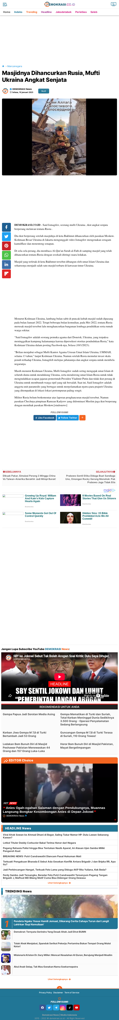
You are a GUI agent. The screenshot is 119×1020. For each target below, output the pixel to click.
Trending (31, 12)
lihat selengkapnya (58, 883)
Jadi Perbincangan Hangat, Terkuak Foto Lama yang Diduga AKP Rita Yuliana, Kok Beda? (54, 869)
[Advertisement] (60, 37)
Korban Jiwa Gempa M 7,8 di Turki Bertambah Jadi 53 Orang (24, 734)
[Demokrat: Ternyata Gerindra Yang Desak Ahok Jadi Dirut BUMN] (6, 934)
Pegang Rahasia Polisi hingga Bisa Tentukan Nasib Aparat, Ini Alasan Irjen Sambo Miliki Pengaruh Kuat (54, 849)
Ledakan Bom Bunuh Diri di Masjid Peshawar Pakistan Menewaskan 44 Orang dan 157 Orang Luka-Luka (26, 747)
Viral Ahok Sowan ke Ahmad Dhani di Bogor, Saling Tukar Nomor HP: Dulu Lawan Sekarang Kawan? (56, 836)
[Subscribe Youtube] (76, 1007)
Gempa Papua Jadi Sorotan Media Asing (29, 714)
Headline (46, 12)
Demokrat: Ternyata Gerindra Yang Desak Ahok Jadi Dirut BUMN (50, 931)
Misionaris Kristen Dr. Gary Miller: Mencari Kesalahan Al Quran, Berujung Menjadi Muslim (63, 955)
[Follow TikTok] (70, 1007)
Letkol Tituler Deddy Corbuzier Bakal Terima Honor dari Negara (39, 842)
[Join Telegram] (56, 1007)
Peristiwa (81, 12)
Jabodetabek (63, 12)
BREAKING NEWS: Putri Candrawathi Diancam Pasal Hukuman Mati (42, 856)
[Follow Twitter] (49, 1007)
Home (6, 12)
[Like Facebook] (42, 1007)
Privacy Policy (45, 992)
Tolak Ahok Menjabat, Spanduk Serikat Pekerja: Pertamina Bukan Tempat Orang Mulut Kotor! (62, 945)
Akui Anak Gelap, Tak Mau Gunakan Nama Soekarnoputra (46, 966)
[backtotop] (59, 989)
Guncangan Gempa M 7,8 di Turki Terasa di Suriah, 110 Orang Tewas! (86, 734)
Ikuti (43, 91)
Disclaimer (58, 992)
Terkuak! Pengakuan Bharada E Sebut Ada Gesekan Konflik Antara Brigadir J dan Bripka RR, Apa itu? (59, 863)
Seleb (93, 12)
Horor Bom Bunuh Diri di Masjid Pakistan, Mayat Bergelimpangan (86, 745)
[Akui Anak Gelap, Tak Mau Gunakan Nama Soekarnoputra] (6, 969)
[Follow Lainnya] (82, 417)
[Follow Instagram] (63, 1007)
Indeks (18, 12)
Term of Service (71, 992)
